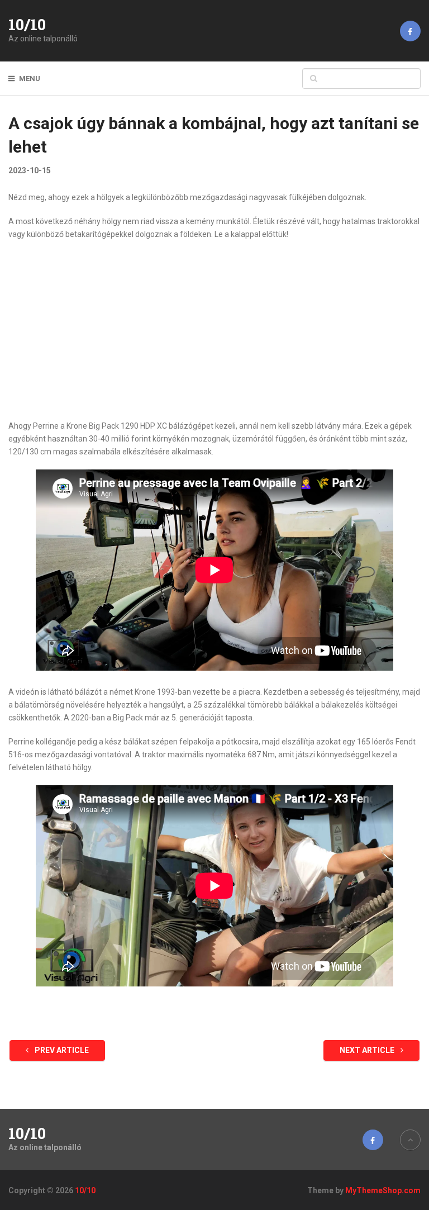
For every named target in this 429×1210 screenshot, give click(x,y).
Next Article (368, 1050)
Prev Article (61, 1050)
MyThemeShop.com (383, 1190)
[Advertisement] (215, 330)
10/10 (27, 24)
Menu (29, 78)
